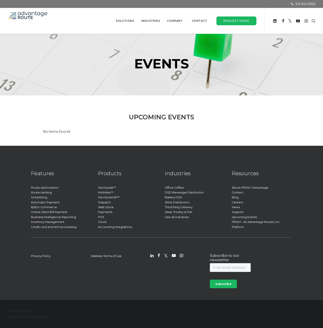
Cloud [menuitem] (102, 222)
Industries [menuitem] (178, 173)
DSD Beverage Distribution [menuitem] (184, 192)
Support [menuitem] (238, 212)
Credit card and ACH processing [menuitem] (53, 227)
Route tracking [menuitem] (41, 192)
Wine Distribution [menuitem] (177, 202)
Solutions (125, 20)
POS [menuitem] (101, 217)
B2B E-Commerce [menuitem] (44, 207)
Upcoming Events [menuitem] (244, 217)
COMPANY (174, 20)
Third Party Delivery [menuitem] (178, 207)
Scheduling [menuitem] (39, 197)
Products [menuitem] (110, 173)
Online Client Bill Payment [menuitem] (49, 212)
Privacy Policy (41, 256)
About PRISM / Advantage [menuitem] (250, 187)
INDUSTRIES (150, 20)
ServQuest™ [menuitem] (107, 187)
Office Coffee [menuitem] (174, 187)
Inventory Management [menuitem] (47, 222)
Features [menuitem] (42, 173)
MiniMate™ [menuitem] (106, 192)
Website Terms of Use (106, 256)
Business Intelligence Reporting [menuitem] (53, 217)
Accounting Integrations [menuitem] (115, 227)
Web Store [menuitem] (106, 207)
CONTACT (199, 20)
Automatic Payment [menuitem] (45, 202)
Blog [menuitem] (235, 197)
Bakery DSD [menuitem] (173, 197)
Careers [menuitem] (237, 202)
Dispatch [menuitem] (104, 202)
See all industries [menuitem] (177, 217)
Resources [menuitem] (245, 173)
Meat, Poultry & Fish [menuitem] (178, 212)
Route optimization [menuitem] (44, 187)
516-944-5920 (306, 4)
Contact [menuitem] (237, 192)
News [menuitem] (236, 207)
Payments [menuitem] (105, 212)
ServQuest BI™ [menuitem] (109, 197)
